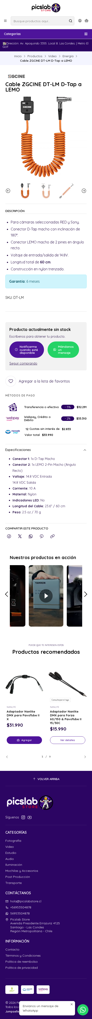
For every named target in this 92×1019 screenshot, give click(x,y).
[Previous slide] (8, 190)
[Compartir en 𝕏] (20, 536)
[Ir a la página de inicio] (46, 7)
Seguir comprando (23, 363)
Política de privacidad (21, 968)
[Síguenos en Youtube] (29, 817)
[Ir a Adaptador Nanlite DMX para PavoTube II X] (24, 684)
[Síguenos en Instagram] (23, 817)
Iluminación (13, 865)
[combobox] (42, 20)
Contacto (12, 949)
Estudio (10, 853)
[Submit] (70, 20)
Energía (68, 56)
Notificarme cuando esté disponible (29, 349)
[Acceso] (80, 20)
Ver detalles (67, 740)
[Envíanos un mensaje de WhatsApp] (82, 1009)
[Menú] (5, 21)
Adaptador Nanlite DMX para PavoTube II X (23, 715)
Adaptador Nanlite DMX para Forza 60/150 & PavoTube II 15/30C (66, 717)
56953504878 (20, 913)
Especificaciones (18, 450)
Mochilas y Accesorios (21, 871)
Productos (34, 56)
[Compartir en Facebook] (9, 536)
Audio (9, 859)
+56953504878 (20, 907)
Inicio (18, 56)
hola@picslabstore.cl (25, 901)
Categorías (12, 34)
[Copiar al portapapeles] (52, 536)
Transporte (13, 883)
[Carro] (86, 20)
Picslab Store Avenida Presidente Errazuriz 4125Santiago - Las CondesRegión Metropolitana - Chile (35, 925)
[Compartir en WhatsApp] (30, 536)
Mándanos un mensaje (66, 349)
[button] (46, 779)
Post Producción (17, 877)
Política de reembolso (21, 962)
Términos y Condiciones (23, 955)
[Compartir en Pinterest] (41, 536)
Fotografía (13, 841)
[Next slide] (83, 190)
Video (52, 56)
